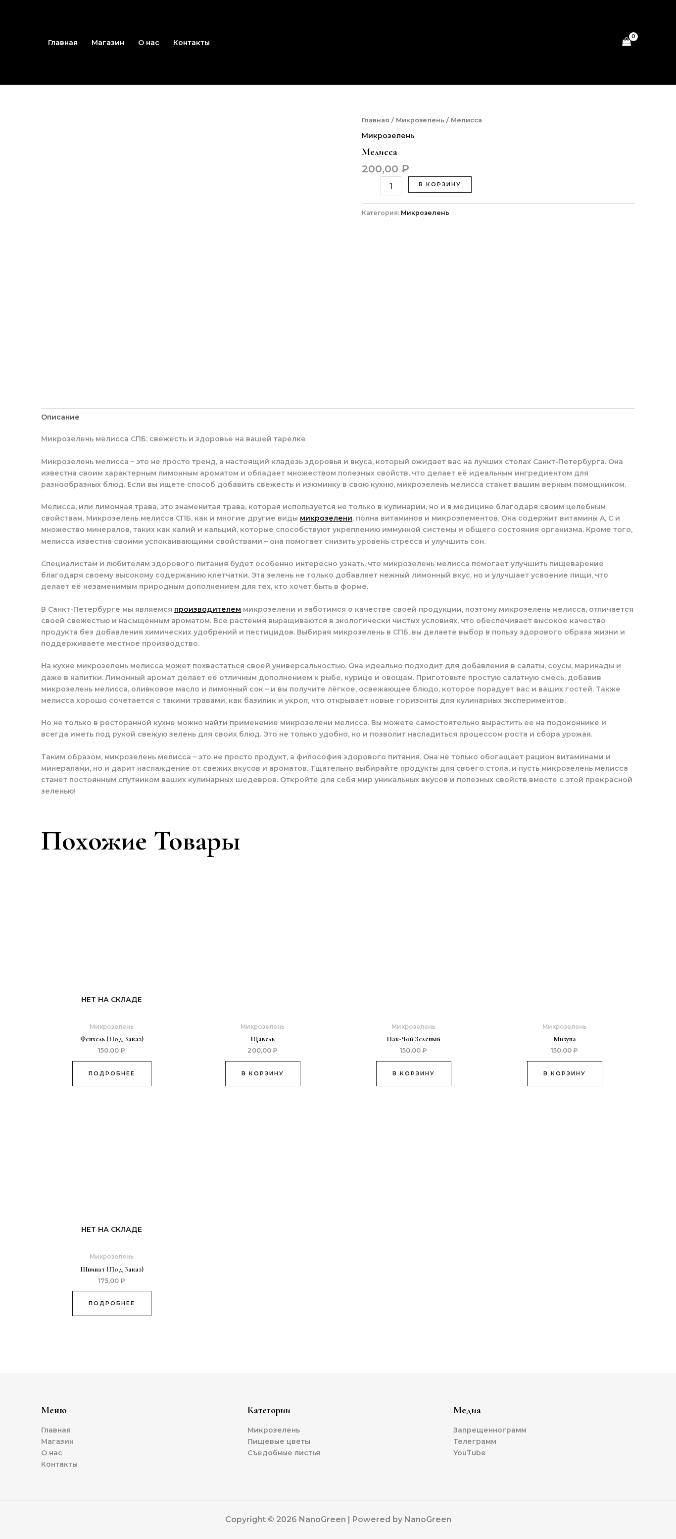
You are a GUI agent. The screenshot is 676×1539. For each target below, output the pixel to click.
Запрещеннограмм (490, 1430)
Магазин (108, 42)
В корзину (440, 184)
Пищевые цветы (278, 1441)
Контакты (191, 42)
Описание (60, 417)
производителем (207, 609)
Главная (63, 42)
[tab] (60, 417)
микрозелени (326, 518)
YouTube (469, 1452)
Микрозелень (420, 120)
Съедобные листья (283, 1452)
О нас (148, 42)
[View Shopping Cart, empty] (627, 42)
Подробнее (112, 1073)
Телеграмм (474, 1441)
